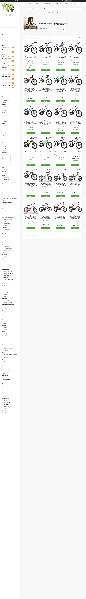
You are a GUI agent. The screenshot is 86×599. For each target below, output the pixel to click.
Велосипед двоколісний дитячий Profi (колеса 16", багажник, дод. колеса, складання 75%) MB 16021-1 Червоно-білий (60, 217)
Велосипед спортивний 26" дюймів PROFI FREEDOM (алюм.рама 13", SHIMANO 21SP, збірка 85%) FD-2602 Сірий (75, 58)
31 (33, 235)
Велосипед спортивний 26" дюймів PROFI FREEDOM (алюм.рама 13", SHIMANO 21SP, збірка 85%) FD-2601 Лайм (30, 153)
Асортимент (29, 8)
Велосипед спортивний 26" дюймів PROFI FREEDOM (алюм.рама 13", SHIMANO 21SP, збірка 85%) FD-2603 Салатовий (45, 153)
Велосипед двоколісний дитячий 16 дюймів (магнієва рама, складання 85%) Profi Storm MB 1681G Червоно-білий (75, 185)
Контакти (4, 37)
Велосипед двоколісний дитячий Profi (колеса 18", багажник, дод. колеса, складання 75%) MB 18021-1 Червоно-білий (75, 217)
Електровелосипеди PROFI (59, 29)
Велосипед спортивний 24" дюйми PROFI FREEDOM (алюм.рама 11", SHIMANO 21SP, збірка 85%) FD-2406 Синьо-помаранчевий (45, 122)
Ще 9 (4, 373)
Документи (4, 31)
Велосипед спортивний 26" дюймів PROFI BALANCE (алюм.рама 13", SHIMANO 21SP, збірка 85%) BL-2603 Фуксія (45, 58)
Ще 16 (4, 323)
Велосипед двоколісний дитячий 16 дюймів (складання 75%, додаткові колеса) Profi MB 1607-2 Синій (60, 185)
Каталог (3, 20)
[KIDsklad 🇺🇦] (9, 7)
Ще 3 (4, 135)
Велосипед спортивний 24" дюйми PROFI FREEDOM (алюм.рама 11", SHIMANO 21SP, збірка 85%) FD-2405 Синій (30, 122)
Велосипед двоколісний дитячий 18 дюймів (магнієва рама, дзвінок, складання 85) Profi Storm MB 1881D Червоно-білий (31, 217)
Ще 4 (4, 165)
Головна (30, 3)
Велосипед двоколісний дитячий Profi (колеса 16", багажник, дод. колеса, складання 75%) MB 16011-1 (45, 217)
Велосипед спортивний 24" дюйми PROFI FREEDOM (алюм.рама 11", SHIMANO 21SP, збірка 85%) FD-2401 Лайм (45, 90)
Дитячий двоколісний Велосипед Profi (43, 29)
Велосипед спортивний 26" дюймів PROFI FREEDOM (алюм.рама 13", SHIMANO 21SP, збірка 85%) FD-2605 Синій (60, 153)
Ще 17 (4, 102)
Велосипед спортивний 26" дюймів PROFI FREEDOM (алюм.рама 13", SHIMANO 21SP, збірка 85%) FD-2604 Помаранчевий (30, 90)
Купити (30, 69)
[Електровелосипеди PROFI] (60, 24)
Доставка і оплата (46, 3)
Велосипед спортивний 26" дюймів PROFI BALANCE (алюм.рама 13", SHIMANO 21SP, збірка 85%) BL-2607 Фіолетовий (60, 58)
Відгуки (3, 34)
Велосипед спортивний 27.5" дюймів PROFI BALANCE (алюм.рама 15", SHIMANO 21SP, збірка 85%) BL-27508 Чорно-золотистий (75, 154)
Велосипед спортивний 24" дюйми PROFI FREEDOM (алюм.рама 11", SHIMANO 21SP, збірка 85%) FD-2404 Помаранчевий (75, 90)
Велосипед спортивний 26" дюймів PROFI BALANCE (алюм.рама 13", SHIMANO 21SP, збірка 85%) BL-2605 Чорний (75, 122)
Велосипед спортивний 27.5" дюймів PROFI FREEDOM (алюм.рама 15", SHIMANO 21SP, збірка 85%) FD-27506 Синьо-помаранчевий (30, 185)
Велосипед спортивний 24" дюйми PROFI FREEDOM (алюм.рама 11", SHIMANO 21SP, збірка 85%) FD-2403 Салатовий (60, 90)
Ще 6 (4, 267)
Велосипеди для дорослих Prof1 (30, 29)
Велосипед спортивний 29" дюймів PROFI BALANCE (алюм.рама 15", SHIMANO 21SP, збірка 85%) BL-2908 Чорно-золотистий (30, 59)
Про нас (66, 3)
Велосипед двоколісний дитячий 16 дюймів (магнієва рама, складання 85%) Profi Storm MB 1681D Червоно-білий (45, 185)
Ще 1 (4, 116)
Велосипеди (34, 8)
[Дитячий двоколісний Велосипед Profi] (45, 24)
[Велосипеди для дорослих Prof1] (30, 24)
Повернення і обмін (6, 28)
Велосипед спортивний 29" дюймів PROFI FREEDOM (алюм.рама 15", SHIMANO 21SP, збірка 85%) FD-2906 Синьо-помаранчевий (60, 122)
